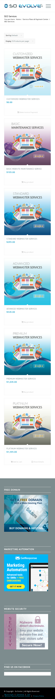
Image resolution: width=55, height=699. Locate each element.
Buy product (28, 182)
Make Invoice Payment (28, 112)
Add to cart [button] (17, 462)
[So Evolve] (23, 6)
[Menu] (47, 6)
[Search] (40, 6)
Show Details (38, 462)
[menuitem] (40, 6)
